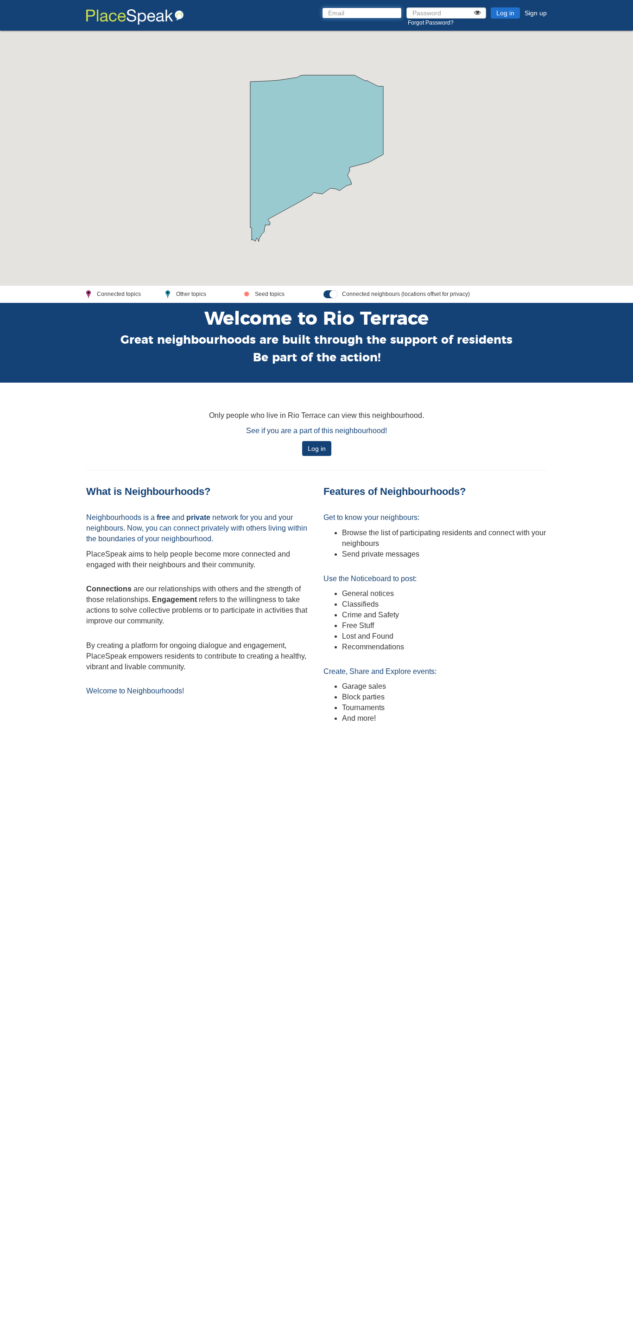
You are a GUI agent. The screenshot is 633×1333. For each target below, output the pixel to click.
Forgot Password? (431, 22)
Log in (505, 13)
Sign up (536, 13)
